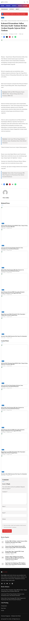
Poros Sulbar (6, 197)
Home (2, 5)
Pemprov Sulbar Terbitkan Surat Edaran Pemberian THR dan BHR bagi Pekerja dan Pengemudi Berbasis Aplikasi (14, 558)
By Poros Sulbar (4, 34)
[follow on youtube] (7, 583)
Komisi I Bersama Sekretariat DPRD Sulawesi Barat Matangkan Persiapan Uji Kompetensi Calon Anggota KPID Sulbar (12, 293)
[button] (24, 2)
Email (4, 512)
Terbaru (8, 5)
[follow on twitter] (9, 583)
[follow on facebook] (2, 583)
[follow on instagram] (4, 583)
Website (4, 519)
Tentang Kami (4, 605)
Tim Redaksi (4, 9)
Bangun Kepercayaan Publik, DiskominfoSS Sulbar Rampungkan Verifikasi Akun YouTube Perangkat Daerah (13, 315)
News (3, 17)
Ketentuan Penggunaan (5, 615)
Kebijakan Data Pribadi (16, 615)
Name (4, 506)
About (17, 9)
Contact (11, 9)
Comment (4, 491)
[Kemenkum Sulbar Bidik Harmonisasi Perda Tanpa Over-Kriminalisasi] (14, 334)
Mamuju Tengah (22, 5)
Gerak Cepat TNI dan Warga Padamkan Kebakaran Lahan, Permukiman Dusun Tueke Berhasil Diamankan (14, 140)
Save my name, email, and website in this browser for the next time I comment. (15, 526)
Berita (6, 20)
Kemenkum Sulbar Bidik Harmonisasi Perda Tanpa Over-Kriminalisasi (14, 336)
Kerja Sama (3, 608)
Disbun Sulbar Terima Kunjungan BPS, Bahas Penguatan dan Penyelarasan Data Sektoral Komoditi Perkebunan (13, 174)
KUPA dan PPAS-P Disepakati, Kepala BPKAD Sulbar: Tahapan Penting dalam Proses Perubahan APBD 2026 (13, 93)
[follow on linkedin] (12, 583)
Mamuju (14, 5)
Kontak (2, 610)
